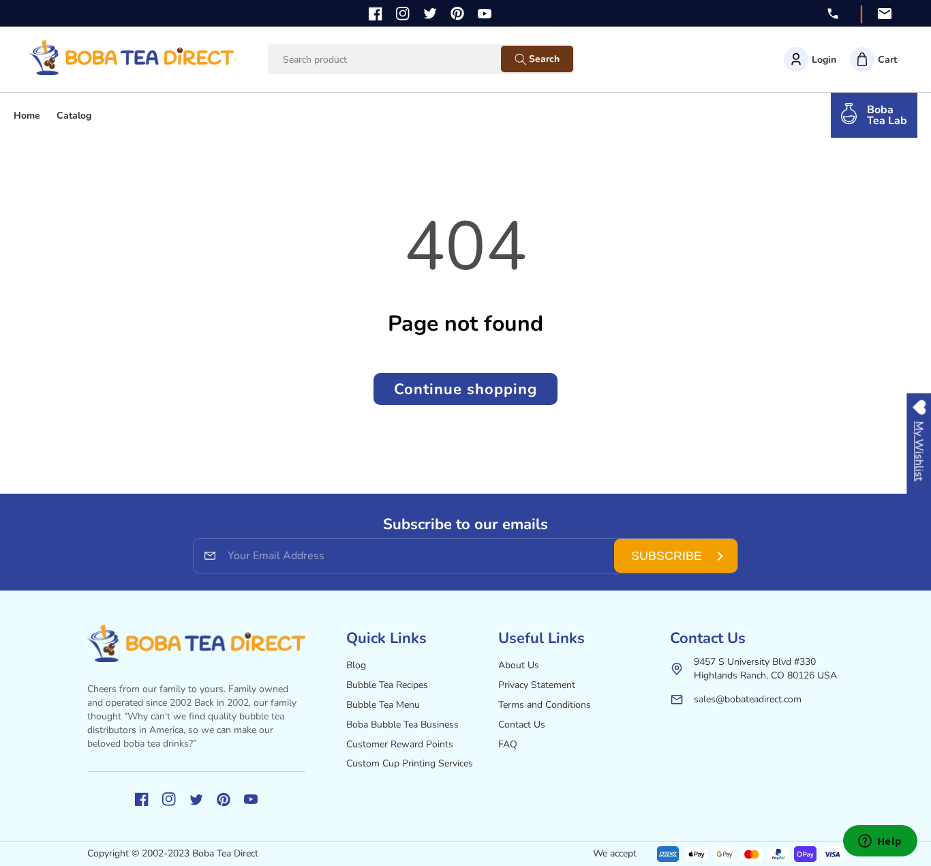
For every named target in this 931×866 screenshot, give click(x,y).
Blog (356, 665)
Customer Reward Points (399, 744)
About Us (518, 665)
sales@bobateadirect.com (748, 699)
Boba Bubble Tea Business (402, 724)
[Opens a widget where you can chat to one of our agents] (879, 842)
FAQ (507, 744)
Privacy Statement (536, 684)
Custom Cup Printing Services (409, 763)
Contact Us (521, 724)
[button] (873, 59)
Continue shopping (465, 389)
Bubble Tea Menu (383, 704)
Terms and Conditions (544, 704)
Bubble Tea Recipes (387, 684)
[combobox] (397, 59)
